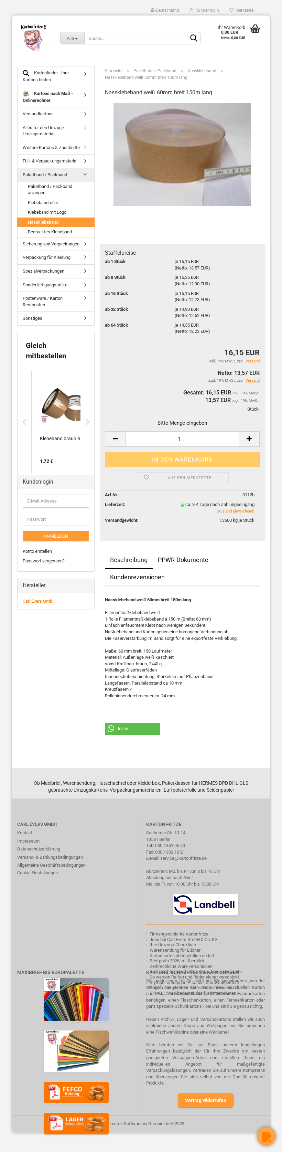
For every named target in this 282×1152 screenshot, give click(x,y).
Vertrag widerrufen (205, 1100)
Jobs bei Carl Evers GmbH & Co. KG (184, 939)
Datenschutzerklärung (38, 849)
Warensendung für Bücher (175, 950)
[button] (132, 729)
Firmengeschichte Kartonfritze (179, 934)
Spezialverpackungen (43, 271)
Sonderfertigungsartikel (45, 284)
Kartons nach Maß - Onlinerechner (48, 97)
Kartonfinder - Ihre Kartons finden (46, 76)
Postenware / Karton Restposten (43, 301)
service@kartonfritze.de (183, 858)
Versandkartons (38, 113)
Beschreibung (129, 559)
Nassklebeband (43, 222)
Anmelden (56, 536)
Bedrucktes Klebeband (50, 231)
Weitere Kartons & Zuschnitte (51, 147)
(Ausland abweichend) (235, 511)
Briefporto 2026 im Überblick (177, 960)
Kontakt (24, 832)
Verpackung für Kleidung (46, 257)
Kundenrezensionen (137, 577)
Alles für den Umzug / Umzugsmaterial (43, 131)
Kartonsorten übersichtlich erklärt (182, 955)
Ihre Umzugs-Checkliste (173, 944)
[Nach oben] (19, 1141)
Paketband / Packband (45, 174)
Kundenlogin (206, 10)
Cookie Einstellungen (37, 872)
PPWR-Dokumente (183, 559)
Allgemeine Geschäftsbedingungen (51, 865)
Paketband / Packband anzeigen (50, 189)
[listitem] (65, 422)
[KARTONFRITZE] (33, 37)
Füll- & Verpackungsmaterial (50, 160)
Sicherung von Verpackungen (51, 243)
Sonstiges (32, 318)
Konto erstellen (37, 551)
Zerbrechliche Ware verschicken (181, 966)
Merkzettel (244, 10)
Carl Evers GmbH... (40, 601)
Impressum (28, 841)
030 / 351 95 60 (170, 845)
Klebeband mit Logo (47, 212)
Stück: (253, 409)
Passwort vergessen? (44, 560)
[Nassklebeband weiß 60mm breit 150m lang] (182, 154)
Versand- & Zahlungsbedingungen (50, 857)
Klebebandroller (43, 202)
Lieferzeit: (115, 504)
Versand (253, 380)
